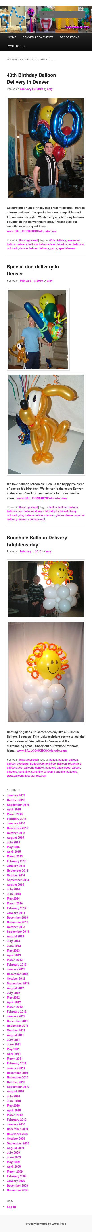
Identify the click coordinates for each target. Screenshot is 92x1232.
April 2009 (14, 1166)
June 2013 (14, 946)
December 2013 (17, 917)
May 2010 (13, 1105)
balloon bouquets (18, 763)
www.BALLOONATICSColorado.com (32, 231)
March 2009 (15, 1171)
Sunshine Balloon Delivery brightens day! (37, 541)
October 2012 (16, 978)
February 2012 (16, 1011)
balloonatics (14, 511)
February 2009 (16, 1176)
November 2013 (17, 922)
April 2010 (14, 1110)
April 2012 (14, 1002)
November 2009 (17, 1134)
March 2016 (15, 814)
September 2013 (18, 931)
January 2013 (16, 969)
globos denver (65, 515)
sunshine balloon (42, 771)
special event (67, 248)
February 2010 (16, 1119)
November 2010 (17, 1077)
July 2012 (13, 992)
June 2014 (14, 894)
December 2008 (17, 1185)
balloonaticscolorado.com (55, 244)
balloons (78, 244)
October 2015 (16, 833)
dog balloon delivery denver (36, 515)
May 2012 (13, 997)
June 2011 (14, 1044)
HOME (12, 37)
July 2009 (13, 1152)
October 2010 (16, 1082)
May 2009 (13, 1162)
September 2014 (18, 880)
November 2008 (17, 1190)
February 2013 (16, 964)
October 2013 (16, 927)
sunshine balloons (65, 771)
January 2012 (16, 1016)
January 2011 (16, 1068)
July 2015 (13, 842)
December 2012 (17, 974)
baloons (12, 771)
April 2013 (14, 955)
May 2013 (13, 950)
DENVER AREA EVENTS (38, 37)
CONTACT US (16, 46)
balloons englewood (57, 767)
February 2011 (16, 1063)
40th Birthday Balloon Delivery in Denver (31, 78)
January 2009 (16, 1181)
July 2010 (13, 1096)
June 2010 (14, 1101)
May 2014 (13, 898)
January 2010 (16, 1124)
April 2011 (14, 1053)
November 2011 (17, 1025)
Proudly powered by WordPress (46, 1224)
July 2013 (13, 941)
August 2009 (15, 1148)
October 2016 (16, 800)
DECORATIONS (69, 37)
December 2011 (17, 1021)
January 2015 (16, 865)
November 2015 (17, 828)
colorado (12, 248)
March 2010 (15, 1115)
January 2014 (16, 913)
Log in (11, 1206)
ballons (62, 507)
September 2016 (18, 804)
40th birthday (57, 240)
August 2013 (15, 936)
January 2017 (16, 795)
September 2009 (18, 1143)
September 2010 (18, 1086)
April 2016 (14, 809)
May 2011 (13, 1049)
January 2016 (16, 823)
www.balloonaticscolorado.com (26, 775)
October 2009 (16, 1138)
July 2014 (13, 889)
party (53, 248)
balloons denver (34, 511)
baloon (76, 767)
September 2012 (18, 983)
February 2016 (16, 818)
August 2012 (15, 988)
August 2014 (15, 884)
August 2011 (15, 1035)
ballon (53, 507)
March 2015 (15, 856)
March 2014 (15, 903)
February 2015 (16, 861)
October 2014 (16, 875)
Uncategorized (28, 240)
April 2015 (14, 851)
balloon (33, 244)
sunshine (24, 771)
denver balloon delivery (34, 248)
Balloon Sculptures (69, 763)
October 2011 (16, 1030)
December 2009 (17, 1129)
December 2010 (17, 1072)
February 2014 (16, 908)
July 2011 (13, 1039)
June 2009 (14, 1157)
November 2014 (17, 870)
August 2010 (15, 1091)
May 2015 (13, 847)
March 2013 (15, 960)
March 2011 (15, 1058)
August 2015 (15, 837)
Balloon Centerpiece (43, 763)
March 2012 (15, 1007)
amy (50, 89)
